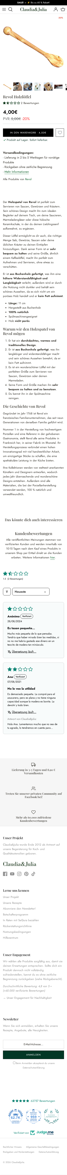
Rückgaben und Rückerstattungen (18, 1152)
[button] (12, 103)
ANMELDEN (33, 1054)
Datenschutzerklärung (33, 1067)
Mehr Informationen (16, 172)
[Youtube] (12, 874)
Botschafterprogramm (15, 914)
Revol (28, 179)
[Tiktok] (33, 874)
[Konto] (55, 9)
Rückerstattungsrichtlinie (17, 926)
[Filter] (7, 591)
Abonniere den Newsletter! (19, 909)
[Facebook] (5, 874)
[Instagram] (19, 874)
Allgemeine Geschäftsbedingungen (42, 1147)
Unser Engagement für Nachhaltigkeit (29, 998)
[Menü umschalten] (4, 9)
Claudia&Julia (18, 1162)
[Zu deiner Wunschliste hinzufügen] (60, 132)
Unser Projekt (11, 897)
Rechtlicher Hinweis (12, 1147)
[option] (33, 47)
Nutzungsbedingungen (17, 932)
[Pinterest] (26, 874)
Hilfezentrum (10, 938)
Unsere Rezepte (12, 903)
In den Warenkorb (28, 132)
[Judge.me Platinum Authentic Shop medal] (51, 1116)
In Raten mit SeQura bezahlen (21, 920)
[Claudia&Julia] (33, 9)
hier (52, 557)
